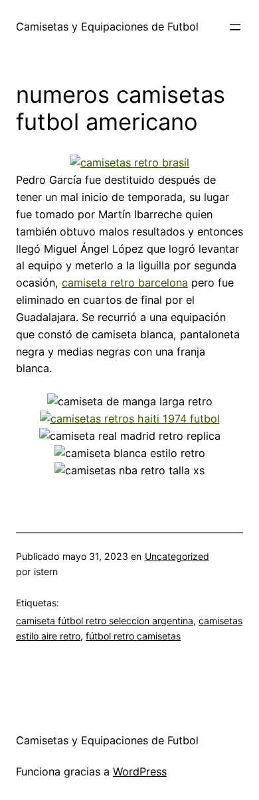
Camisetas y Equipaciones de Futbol (107, 26)
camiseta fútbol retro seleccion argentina (104, 620)
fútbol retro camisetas (133, 635)
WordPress (140, 771)
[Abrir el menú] (235, 27)
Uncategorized (177, 556)
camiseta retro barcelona (125, 282)
